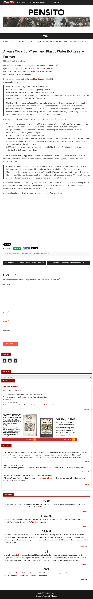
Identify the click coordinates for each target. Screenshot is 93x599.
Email (5, 321)
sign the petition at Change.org (56, 185)
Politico (38, 457)
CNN (41, 507)
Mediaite (75, 468)
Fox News (35, 522)
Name (5, 313)
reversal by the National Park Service (29, 79)
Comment (7, 284)
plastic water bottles (41, 254)
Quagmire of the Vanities (43, 405)
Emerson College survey (18, 555)
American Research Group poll (20, 573)
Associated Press (46, 478)
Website (6, 330)
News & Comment (13, 254)
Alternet (7, 540)
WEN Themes (52, 596)
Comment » (86, 409)
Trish (24, 61)
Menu (47, 36)
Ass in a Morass (10, 386)
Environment (28, 254)
